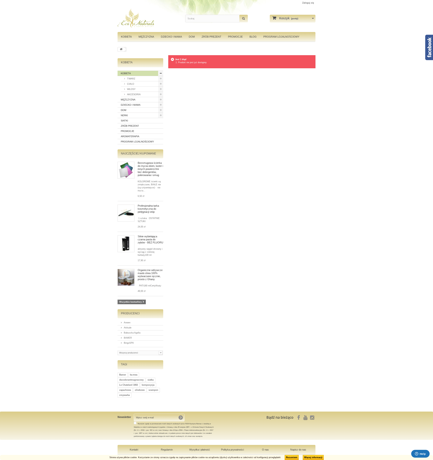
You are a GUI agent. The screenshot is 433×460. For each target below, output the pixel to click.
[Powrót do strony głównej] (121, 49)
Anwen (126, 322)
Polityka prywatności (232, 449)
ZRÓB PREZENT (130, 125)
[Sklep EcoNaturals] (149, 18)
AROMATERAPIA (130, 136)
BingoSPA (128, 343)
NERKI (124, 115)
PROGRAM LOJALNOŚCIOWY (281, 36)
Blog (253, 36)
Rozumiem (291, 457)
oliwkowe (140, 390)
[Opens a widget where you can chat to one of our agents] (420, 454)
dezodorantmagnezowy (131, 380)
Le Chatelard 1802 (128, 385)
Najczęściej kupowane (138, 153)
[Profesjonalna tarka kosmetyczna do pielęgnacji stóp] (126, 213)
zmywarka (124, 395)
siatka (150, 380)
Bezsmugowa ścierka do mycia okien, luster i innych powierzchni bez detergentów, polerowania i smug (150, 168)
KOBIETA (126, 36)
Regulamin (167, 449)
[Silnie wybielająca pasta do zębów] (126, 243)
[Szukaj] (243, 18)
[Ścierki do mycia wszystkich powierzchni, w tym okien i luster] (126, 170)
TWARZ (130, 78)
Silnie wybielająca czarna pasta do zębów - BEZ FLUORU (150, 239)
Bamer (122, 374)
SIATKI (124, 120)
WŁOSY (130, 89)
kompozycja (148, 385)
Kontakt (134, 449)
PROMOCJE (235, 36)
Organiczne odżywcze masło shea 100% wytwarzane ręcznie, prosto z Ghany (150, 275)
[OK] (180, 417)
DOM (192, 36)
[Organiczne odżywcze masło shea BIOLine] (126, 277)
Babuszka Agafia (131, 332)
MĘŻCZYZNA (146, 36)
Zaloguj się (308, 3)
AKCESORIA (133, 94)
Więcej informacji (313, 457)
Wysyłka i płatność (199, 449)
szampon (153, 390)
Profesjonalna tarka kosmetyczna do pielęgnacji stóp (148, 208)
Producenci (130, 313)
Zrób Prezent (211, 36)
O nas (265, 449)
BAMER (127, 338)
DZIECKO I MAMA (171, 36)
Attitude (127, 327)
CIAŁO (130, 83)
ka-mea (133, 374)
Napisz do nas (298, 449)
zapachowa (125, 390)
